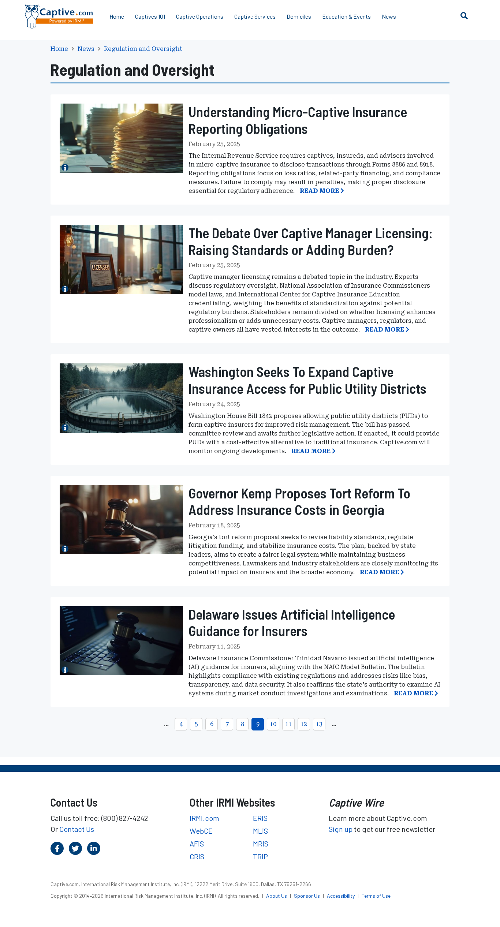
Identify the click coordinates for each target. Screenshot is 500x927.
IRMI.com (204, 818)
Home (116, 16)
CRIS (197, 856)
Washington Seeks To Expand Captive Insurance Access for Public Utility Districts (307, 380)
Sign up (340, 829)
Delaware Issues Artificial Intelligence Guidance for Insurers (292, 622)
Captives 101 (150, 16)
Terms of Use (376, 896)
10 (273, 724)
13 (319, 724)
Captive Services (255, 16)
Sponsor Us (307, 896)
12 (304, 724)
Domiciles (299, 16)
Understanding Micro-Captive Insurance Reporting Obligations (298, 120)
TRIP (260, 856)
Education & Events (346, 16)
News (389, 16)
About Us (277, 896)
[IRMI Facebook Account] (57, 848)
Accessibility (341, 896)
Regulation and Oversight (143, 49)
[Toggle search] (464, 15)
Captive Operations (199, 16)
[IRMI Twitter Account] (75, 848)
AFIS (197, 843)
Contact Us (76, 829)
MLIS (260, 830)
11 (288, 724)
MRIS (260, 843)
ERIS (260, 818)
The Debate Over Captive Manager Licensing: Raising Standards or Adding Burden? (311, 241)
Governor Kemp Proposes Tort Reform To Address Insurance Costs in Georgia (299, 501)
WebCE (201, 830)
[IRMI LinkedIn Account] (93, 848)
